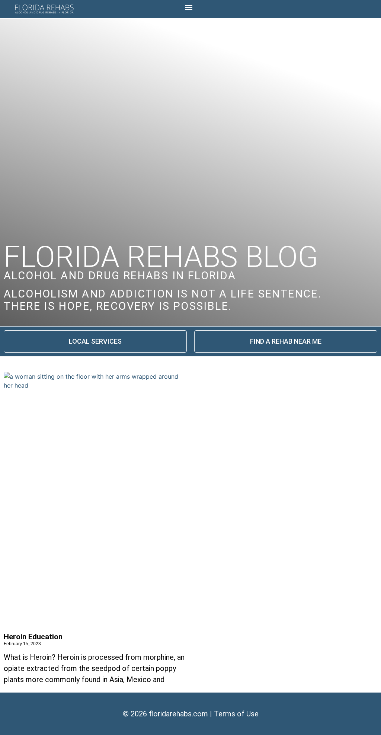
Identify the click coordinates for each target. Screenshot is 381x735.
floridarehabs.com (178, 713)
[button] (188, 7)
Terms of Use (236, 713)
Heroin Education (33, 636)
